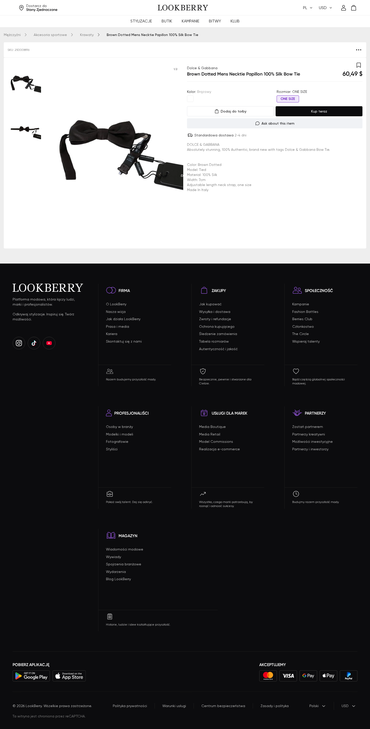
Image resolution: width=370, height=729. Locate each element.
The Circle (300, 334)
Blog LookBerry (118, 579)
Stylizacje (141, 21)
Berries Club (302, 319)
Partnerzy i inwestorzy (310, 449)
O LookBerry (116, 304)
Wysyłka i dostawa (214, 312)
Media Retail (209, 434)
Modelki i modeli (119, 434)
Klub (235, 21)
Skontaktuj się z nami (124, 341)
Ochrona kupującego (217, 326)
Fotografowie (117, 442)
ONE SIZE (288, 99)
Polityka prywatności (130, 706)
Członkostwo (303, 326)
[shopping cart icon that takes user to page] (353, 8)
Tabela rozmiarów (214, 341)
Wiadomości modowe (124, 549)
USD (345, 706)
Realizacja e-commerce (219, 449)
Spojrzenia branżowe (123, 564)
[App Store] (69, 675)
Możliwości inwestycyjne (312, 442)
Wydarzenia (116, 572)
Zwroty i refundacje (215, 319)
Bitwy (215, 21)
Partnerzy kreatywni (308, 434)
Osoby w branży (119, 427)
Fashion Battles (305, 312)
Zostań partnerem (307, 427)
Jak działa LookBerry (123, 319)
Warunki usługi (174, 706)
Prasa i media (117, 326)
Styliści (112, 449)
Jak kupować (210, 304)
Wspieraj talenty (306, 341)
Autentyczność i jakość (218, 349)
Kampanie (190, 21)
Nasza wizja (116, 312)
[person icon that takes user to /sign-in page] (343, 8)
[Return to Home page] (183, 7)
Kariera (111, 334)
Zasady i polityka (275, 706)
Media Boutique (212, 427)
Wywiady (113, 557)
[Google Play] (31, 675)
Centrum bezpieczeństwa (223, 706)
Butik (167, 21)
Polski (314, 706)
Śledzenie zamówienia (218, 334)
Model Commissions (216, 442)
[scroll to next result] (175, 153)
